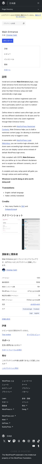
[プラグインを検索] (24, 23)
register (36, 313)
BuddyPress (7, 427)
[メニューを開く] (38, 3)
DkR (23, 206)
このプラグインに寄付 (10, 368)
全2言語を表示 (35, 304)
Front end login (27, 309)
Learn (4, 398)
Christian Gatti (11, 35)
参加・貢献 (26, 398)
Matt (5, 420)
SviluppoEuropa (11, 209)
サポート (7, 70)
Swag (25, 409)
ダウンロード (7, 41)
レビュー (7, 54)
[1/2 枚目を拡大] (17, 221)
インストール (9, 59)
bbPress (6, 423)
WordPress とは (8, 381)
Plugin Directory (7, 9)
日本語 (9, 436)
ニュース (5, 385)
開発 (5, 64)
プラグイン (26, 388)
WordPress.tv (8, 409)
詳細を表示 (6, 319)
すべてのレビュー (33, 335)
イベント (25, 402)
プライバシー (7, 392)
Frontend (36, 309)
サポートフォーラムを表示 (12, 350)
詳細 (5, 49)
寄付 (24, 406)
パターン (25, 392)
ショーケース (27, 381)
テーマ (24, 385)
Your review (6, 335)
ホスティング (7, 388)
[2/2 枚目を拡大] (37, 221)
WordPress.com (9, 416)
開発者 (4, 406)
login (31, 313)
